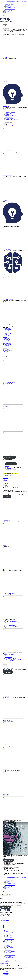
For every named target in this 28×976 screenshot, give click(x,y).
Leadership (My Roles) (10, 9)
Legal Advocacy (9, 935)
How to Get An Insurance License (12, 111)
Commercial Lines (9, 118)
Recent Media (6, 744)
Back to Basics (8, 113)
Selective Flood (6, 480)
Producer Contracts (7, 349)
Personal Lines (8, 117)
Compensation (6, 338)
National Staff (8, 934)
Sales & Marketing (7, 249)
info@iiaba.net (6, 920)
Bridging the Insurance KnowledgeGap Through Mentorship (11, 868)
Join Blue (7, 466)
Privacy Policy (6, 971)
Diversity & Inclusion (7, 324)
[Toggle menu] (6, 895)
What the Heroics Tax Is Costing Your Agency (13, 870)
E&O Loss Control (7, 344)
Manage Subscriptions (7, 720)
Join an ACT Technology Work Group (13, 659)
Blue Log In (8, 470)
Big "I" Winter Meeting (10, 625)
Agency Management (7, 125)
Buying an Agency (7, 333)
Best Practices (6, 332)
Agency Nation (6, 696)
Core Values (8, 6)
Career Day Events (9, 654)
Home (4, 930)
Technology (5, 274)
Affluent (4, 474)
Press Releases (6, 794)
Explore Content (6, 57)
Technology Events (9, 627)
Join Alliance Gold (9, 468)
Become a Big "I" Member (11, 660)
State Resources (8, 10)
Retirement (5, 200)
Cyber (4, 430)
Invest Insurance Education (11, 658)
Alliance (4, 953)
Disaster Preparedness (7, 342)
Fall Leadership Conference (11, 621)
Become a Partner (9, 940)
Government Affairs (7, 520)
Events (4, 618)
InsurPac (4, 545)
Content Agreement (7, 974)
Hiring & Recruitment (7, 150)
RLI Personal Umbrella (8, 475)
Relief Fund (5, 650)
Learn (4, 26)
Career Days (5, 334)
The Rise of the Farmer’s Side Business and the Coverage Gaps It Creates (13, 864)
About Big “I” (8, 931)
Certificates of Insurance (8, 335)
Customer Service (6, 339)
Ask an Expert (6, 106)
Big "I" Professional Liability (9, 382)
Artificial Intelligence (7, 330)
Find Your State (6, 12)
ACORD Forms (6, 328)
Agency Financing (7, 329)
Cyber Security (6, 340)
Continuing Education (10, 112)
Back (5, 25)
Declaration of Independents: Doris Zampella (13, 873)
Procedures (5, 348)
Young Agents (6, 569)
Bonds (4, 476)
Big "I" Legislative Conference (12, 626)
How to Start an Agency (8, 299)
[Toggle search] (2, 895)
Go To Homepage (5, 907)
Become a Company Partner (9, 593)
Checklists (5, 337)
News (4, 667)
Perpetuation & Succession (8, 346)
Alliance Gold (8, 956)
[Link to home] (5, 20)
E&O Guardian (6, 345)
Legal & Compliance (7, 175)
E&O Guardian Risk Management (12, 115)
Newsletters (5, 819)
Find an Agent (6, 11)
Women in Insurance (9, 624)
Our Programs (8, 5)
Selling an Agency (7, 351)
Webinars (5, 81)
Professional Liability (7, 350)
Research (5, 769)
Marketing (7, 948)
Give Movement (8, 657)
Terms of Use (5, 973)
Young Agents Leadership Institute (12, 622)
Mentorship (7, 114)
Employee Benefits (7, 343)
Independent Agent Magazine (11, 119)
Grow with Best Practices (8, 225)
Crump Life (5, 478)
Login (4, 15)
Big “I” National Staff (10, 7)
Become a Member (9, 4)
